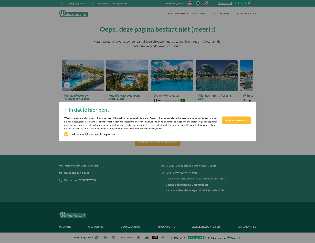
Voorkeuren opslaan (236, 120)
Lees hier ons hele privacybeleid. (146, 128)
